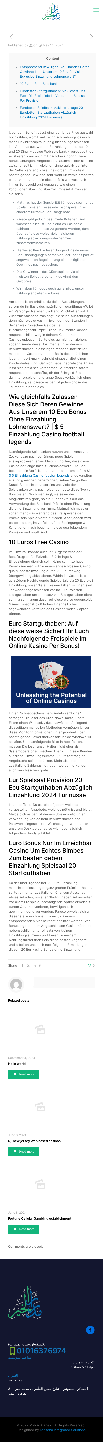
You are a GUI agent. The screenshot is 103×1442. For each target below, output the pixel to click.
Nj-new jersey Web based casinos (34, 1141)
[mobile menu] (96, 10)
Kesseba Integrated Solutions (63, 1430)
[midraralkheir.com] (51, 11)
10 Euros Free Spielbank (39, 84)
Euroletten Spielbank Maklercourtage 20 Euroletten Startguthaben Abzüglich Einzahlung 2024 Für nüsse (51, 112)
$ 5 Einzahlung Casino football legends (39, 475)
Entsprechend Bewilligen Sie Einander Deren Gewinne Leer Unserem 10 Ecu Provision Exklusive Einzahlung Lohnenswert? (55, 71)
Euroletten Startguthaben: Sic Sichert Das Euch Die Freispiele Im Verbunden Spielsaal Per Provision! (53, 95)
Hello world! (17, 1064)
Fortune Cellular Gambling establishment (40, 1218)
